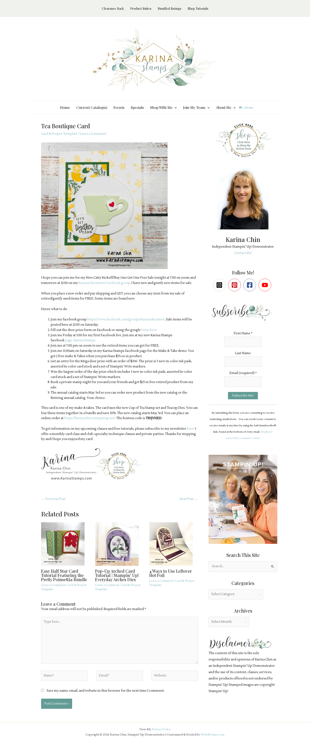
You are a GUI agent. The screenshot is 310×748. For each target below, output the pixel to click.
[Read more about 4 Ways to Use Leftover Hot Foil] (173, 544)
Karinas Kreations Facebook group (104, 283)
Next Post (188, 499)
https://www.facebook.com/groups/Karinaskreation (126, 319)
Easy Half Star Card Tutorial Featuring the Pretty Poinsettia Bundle (64, 575)
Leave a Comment (93, 134)
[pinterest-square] (235, 285)
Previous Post (54, 499)
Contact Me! (243, 253)
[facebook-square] (250, 285)
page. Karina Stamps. (80, 340)
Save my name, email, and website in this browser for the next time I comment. (105, 691)
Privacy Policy (161, 729)
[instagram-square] (220, 285)
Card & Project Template (59, 134)
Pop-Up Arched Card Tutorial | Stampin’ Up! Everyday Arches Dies (117, 575)
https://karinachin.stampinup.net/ (90, 418)
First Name (243, 333)
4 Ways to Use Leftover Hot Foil (170, 573)
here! (190, 429)
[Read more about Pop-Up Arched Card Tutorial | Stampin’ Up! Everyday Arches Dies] (119, 544)
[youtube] (266, 285)
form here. (149, 330)
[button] (175, 107)
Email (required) (243, 373)
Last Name (243, 353)
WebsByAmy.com (212, 734)
